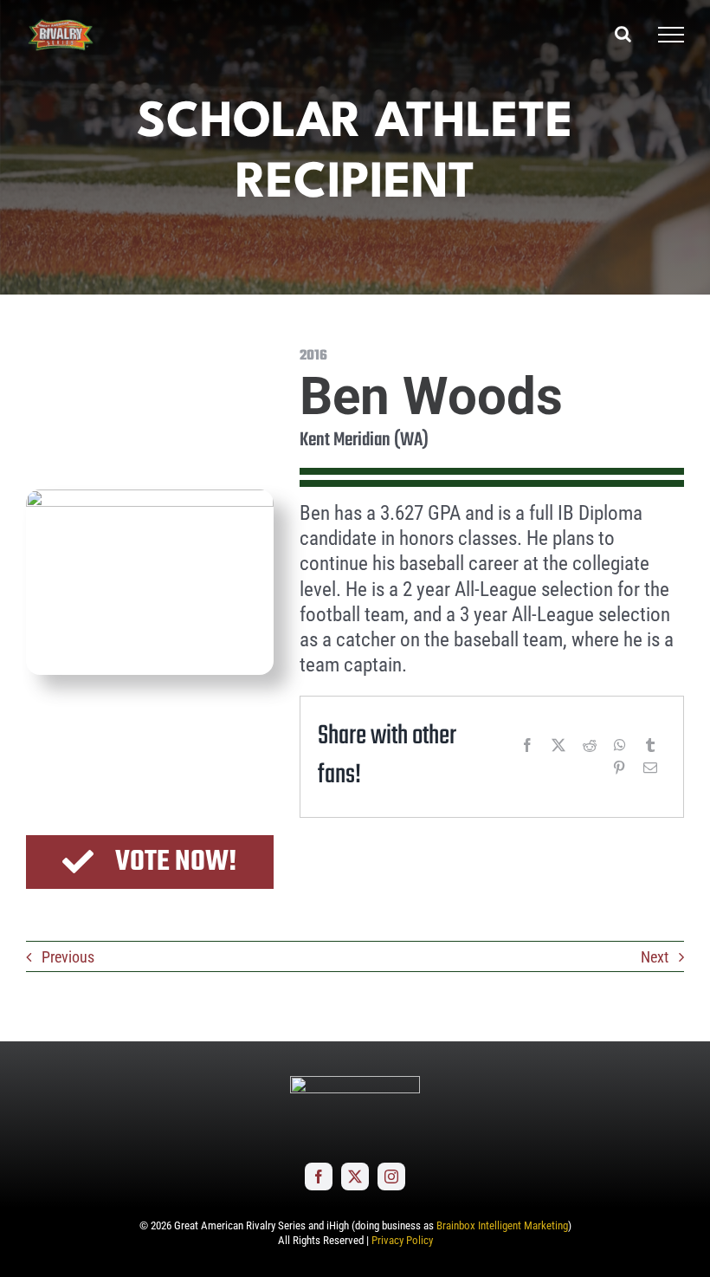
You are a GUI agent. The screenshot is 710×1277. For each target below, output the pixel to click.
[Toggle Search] (623, 33)
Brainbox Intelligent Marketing (502, 1225)
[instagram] (391, 1176)
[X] (558, 745)
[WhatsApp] (620, 745)
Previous (68, 957)
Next (654, 957)
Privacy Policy (402, 1240)
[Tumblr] (650, 745)
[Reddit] (589, 745)
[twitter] (355, 1176)
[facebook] (318, 1176)
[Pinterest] (619, 767)
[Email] (650, 767)
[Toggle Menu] (671, 34)
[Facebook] (527, 745)
